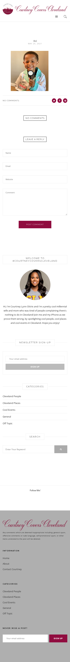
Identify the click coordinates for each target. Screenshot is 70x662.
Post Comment (35, 224)
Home (6, 558)
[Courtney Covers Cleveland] (35, 8)
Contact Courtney (12, 569)
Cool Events (9, 409)
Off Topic (7, 423)
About (6, 564)
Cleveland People (12, 396)
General (7, 416)
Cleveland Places (11, 403)
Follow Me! (35, 490)
